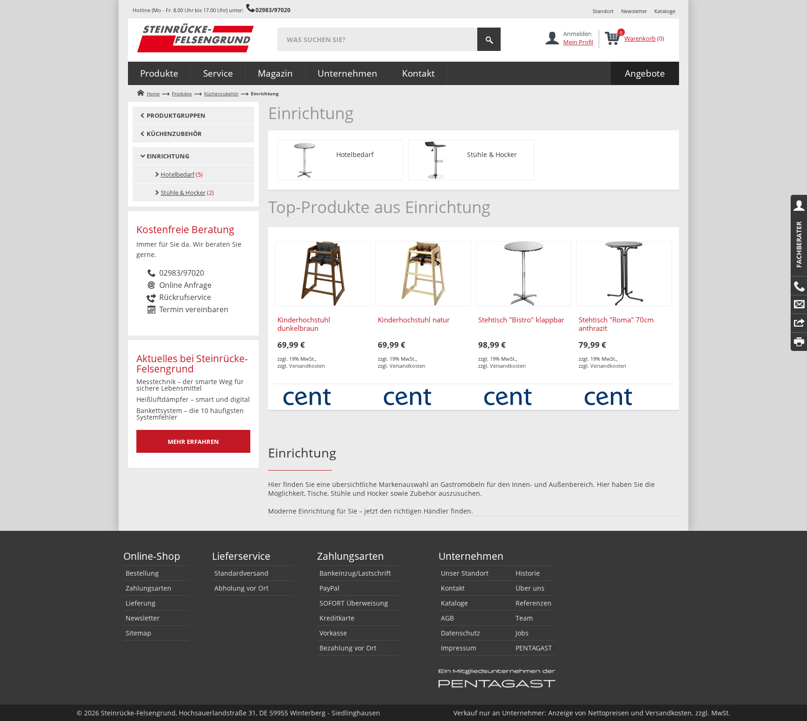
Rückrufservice (185, 297)
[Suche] (489, 39)
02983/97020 (272, 10)
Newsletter (634, 10)
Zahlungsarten (148, 588)
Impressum (458, 647)
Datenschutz (460, 632)
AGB (447, 618)
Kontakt (418, 73)
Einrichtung (168, 156)
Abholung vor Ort (241, 588)
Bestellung (142, 573)
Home (153, 93)
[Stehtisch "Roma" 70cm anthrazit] (624, 273)
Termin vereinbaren (193, 309)
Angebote (645, 73)
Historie (528, 573)
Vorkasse (333, 632)
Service (218, 73)
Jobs (522, 632)
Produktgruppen (176, 115)
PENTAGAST (534, 647)
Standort (603, 10)
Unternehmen (347, 73)
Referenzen (534, 603)
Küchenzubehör (221, 93)
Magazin (275, 73)
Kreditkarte (336, 618)
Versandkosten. (669, 712)
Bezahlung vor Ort (347, 647)
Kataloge (664, 10)
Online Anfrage (185, 285)
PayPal (329, 588)
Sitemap (138, 632)
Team (524, 618)
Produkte (159, 73)
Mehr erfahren (193, 441)
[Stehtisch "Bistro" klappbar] (524, 273)
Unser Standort (464, 573)
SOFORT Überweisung (353, 603)
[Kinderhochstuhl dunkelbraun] (323, 273)
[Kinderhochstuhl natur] (423, 273)
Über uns (530, 588)
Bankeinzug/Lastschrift (355, 573)
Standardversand (241, 573)
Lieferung (141, 603)
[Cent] (307, 396)
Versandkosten (307, 365)
